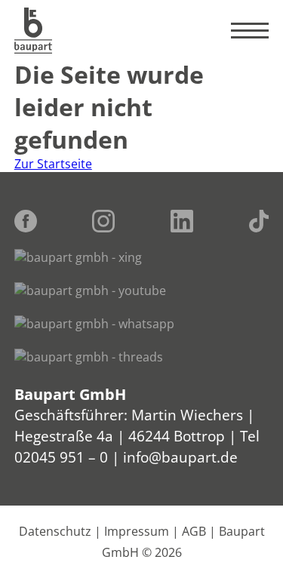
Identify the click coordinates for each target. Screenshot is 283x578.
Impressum (136, 531)
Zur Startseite (53, 163)
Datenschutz (55, 531)
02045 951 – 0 (61, 456)
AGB (194, 531)
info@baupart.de (180, 456)
